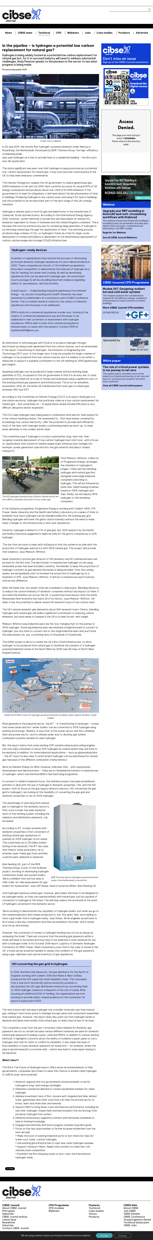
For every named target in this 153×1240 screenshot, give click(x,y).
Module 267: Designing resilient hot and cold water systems (124, 290)
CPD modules (56, 1208)
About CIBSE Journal (14, 1208)
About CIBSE (131, 1208)
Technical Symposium (136, 1222)
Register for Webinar (114, 232)
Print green (8, 1211)
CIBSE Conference (134, 1216)
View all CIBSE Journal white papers (123, 385)
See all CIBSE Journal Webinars (120, 237)
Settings (122, 1235)
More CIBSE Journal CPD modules (123, 307)
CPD (58, 32)
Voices (93, 1213)
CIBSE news (25, 32)
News (8, 32)
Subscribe (8, 1213)
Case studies (105, 32)
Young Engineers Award (137, 1219)
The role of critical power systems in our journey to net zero (126, 368)
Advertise (142, 32)
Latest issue (9, 1219)
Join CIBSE (130, 1211)
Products (124, 32)
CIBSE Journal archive (14, 1216)
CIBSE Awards (132, 1213)
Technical (44, 32)
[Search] (148, 10)
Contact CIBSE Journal (15, 1228)
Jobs (88, 32)
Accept (104, 1235)
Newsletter (8, 1222)
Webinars (73, 32)
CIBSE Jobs (130, 1225)
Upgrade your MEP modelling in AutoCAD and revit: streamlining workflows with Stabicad (124, 214)
